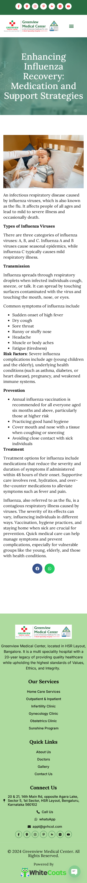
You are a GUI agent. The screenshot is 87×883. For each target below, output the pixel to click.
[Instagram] (35, 6)
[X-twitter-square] (60, 6)
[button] (71, 26)
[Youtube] (68, 6)
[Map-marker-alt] (26, 6)
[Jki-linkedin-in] (51, 6)
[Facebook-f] (18, 6)
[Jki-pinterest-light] (43, 6)
